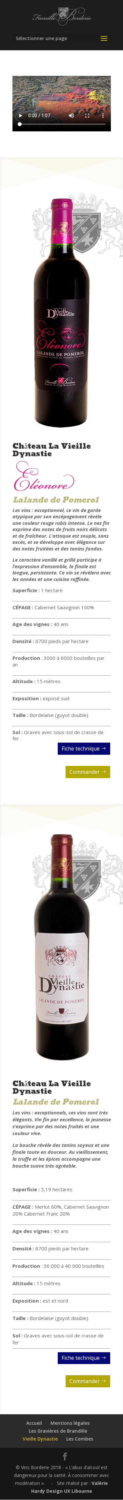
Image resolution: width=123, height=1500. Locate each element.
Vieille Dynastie (40, 1439)
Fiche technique (81, 748)
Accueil (34, 1423)
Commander (85, 771)
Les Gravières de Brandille (58, 1431)
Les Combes (79, 1439)
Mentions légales (70, 1423)
